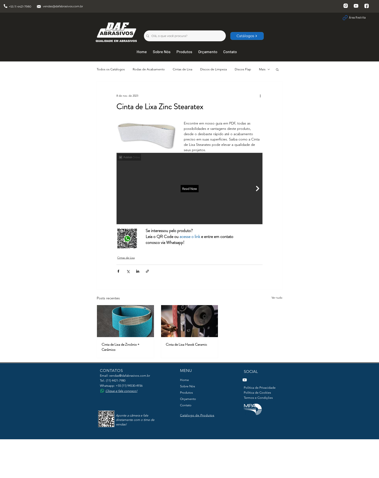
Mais (262, 69)
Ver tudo (277, 297)
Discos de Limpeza (213, 69)
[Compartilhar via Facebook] (118, 271)
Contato (185, 405)
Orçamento (188, 399)
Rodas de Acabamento (149, 69)
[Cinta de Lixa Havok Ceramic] (189, 321)
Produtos (186, 392)
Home (184, 380)
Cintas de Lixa (182, 69)
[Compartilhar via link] (147, 271)
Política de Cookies (257, 392)
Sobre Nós (187, 386)
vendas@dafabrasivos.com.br (63, 6)
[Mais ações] (260, 95)
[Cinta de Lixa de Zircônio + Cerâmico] (125, 321)
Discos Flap (243, 69)
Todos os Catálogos (111, 69)
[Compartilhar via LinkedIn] (138, 271)
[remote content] (189, 189)
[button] (277, 69)
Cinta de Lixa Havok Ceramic (186, 344)
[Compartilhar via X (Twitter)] (128, 271)
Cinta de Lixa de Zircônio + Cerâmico (120, 347)
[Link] (345, 18)
